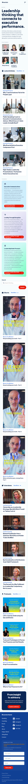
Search (4, 280)
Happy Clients (5, 732)
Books (3, 723)
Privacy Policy (5, 773)
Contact (4, 737)
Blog (3, 726)
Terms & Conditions (6, 775)
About (3, 729)
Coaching (4, 721)
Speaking (4, 718)
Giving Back (5, 734)
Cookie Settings (5, 777)
